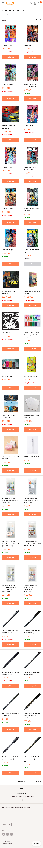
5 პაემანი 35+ (6, 332)
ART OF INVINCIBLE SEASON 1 (8, 292)
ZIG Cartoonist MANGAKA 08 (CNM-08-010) (10, 632)
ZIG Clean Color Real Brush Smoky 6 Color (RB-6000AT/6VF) (10, 500)
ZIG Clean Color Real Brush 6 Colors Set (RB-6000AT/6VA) (31, 500)
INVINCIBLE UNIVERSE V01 (31, 251)
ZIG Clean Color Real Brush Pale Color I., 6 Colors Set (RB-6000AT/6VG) (30, 588)
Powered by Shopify (7, 843)
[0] (39, 3)
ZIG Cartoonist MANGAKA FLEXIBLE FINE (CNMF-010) (32, 759)
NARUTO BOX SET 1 (30, 376)
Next (37, 781)
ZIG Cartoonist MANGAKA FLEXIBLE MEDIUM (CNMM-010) (32, 715)
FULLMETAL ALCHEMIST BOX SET (32, 292)
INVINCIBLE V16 (7, 208)
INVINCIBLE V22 (7, 167)
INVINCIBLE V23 (29, 126)
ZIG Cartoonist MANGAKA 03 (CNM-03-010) (10, 673)
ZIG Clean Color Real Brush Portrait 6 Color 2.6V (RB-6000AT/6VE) (32, 544)
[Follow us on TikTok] (11, 834)
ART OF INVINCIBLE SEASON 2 (8, 127)
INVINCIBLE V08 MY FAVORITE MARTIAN (30, 85)
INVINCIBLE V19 (29, 45)
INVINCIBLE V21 (7, 45)
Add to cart (10, 57)
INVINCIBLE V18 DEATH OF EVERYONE (31, 168)
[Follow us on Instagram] (7, 834)
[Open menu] (3, 3)
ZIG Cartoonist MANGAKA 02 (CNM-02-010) (32, 673)
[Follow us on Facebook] (3, 834)
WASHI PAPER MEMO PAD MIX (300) (10, 458)
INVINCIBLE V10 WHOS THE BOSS (31, 210)
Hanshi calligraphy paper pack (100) (31, 416)
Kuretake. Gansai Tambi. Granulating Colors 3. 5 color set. (31, 335)
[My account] (35, 3)
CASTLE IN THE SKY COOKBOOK (9, 416)
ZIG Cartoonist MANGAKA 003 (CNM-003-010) (10, 758)
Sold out (32, 264)
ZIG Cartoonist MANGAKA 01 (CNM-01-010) (10, 714)
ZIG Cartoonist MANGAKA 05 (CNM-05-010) (32, 632)
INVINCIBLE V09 (7, 250)
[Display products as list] (40, 20)
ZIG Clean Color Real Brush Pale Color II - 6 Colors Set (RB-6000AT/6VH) (9, 588)
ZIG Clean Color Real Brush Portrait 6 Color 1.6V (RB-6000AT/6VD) (10, 544)
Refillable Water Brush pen (32, 457)
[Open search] (31, 3)
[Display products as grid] (36, 20)
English (5, 824)
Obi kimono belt (7, 376)
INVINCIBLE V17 (7, 84)
